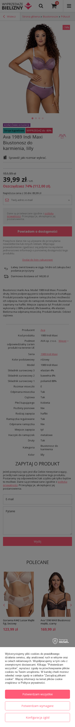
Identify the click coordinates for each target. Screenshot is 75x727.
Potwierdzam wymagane (37, 706)
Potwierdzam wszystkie (37, 694)
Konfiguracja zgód (37, 717)
